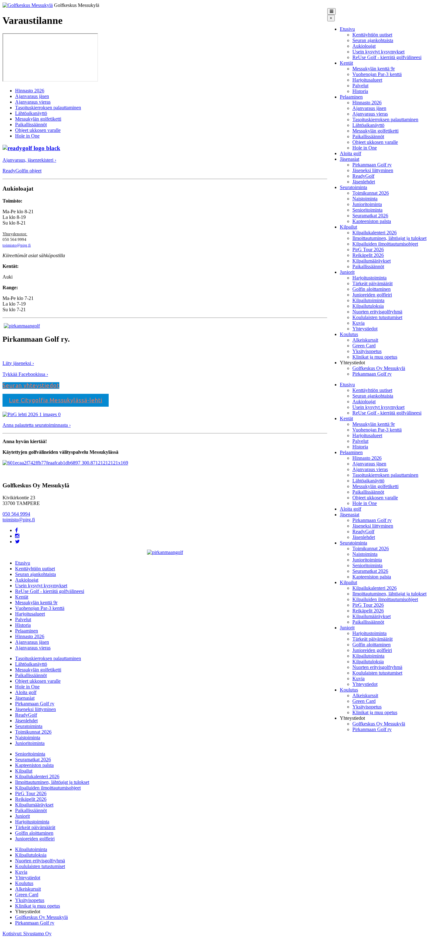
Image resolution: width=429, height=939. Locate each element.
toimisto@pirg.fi (17, 245)
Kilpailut (348, 227)
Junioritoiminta (367, 204)
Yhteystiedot (364, 328)
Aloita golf (350, 153)
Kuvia (358, 323)
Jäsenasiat (349, 159)
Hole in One (364, 147)
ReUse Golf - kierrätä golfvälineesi (386, 57)
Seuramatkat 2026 (370, 215)
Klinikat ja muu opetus (374, 357)
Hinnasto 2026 (367, 102)
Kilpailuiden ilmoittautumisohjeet (385, 244)
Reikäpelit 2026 (368, 255)
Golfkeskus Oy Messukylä (378, 368)
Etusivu (347, 29)
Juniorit (347, 272)
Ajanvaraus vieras (370, 114)
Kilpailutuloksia (368, 306)
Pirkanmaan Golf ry (372, 164)
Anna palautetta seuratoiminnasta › (37, 425)
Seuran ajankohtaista (372, 40)
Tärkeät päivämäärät (372, 283)
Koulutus (349, 334)
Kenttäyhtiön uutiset (372, 34)
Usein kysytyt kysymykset (378, 51)
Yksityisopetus (367, 351)
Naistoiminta (364, 198)
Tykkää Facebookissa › (25, 374)
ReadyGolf (363, 176)
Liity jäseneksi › (18, 363)
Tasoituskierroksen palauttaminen (385, 119)
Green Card (364, 345)
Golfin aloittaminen (371, 289)
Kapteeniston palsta (371, 221)
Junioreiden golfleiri (372, 294)
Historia (360, 91)
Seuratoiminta (353, 187)
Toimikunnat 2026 (370, 193)
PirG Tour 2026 (368, 249)
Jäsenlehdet (363, 181)
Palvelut (360, 85)
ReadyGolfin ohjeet (22, 170)
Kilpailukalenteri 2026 (374, 232)
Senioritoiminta (367, 210)
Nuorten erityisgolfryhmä (377, 311)
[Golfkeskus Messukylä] (28, 5)
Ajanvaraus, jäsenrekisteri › (29, 160)
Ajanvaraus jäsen (369, 108)
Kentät (346, 63)
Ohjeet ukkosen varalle (375, 142)
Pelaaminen (351, 97)
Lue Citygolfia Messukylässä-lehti (55, 400)
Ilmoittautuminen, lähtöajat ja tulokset (389, 238)
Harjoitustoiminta (369, 277)
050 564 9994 (16, 514)
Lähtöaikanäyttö (368, 125)
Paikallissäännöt (368, 136)
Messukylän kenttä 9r (373, 68)
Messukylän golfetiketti (375, 130)
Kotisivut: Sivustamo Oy (27, 933)
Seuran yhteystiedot (31, 385)
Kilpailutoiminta (368, 300)
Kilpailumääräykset (371, 260)
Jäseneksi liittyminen (372, 170)
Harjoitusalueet (367, 80)
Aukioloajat (364, 46)
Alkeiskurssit (365, 340)
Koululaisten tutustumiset (377, 317)
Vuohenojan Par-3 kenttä (377, 74)
